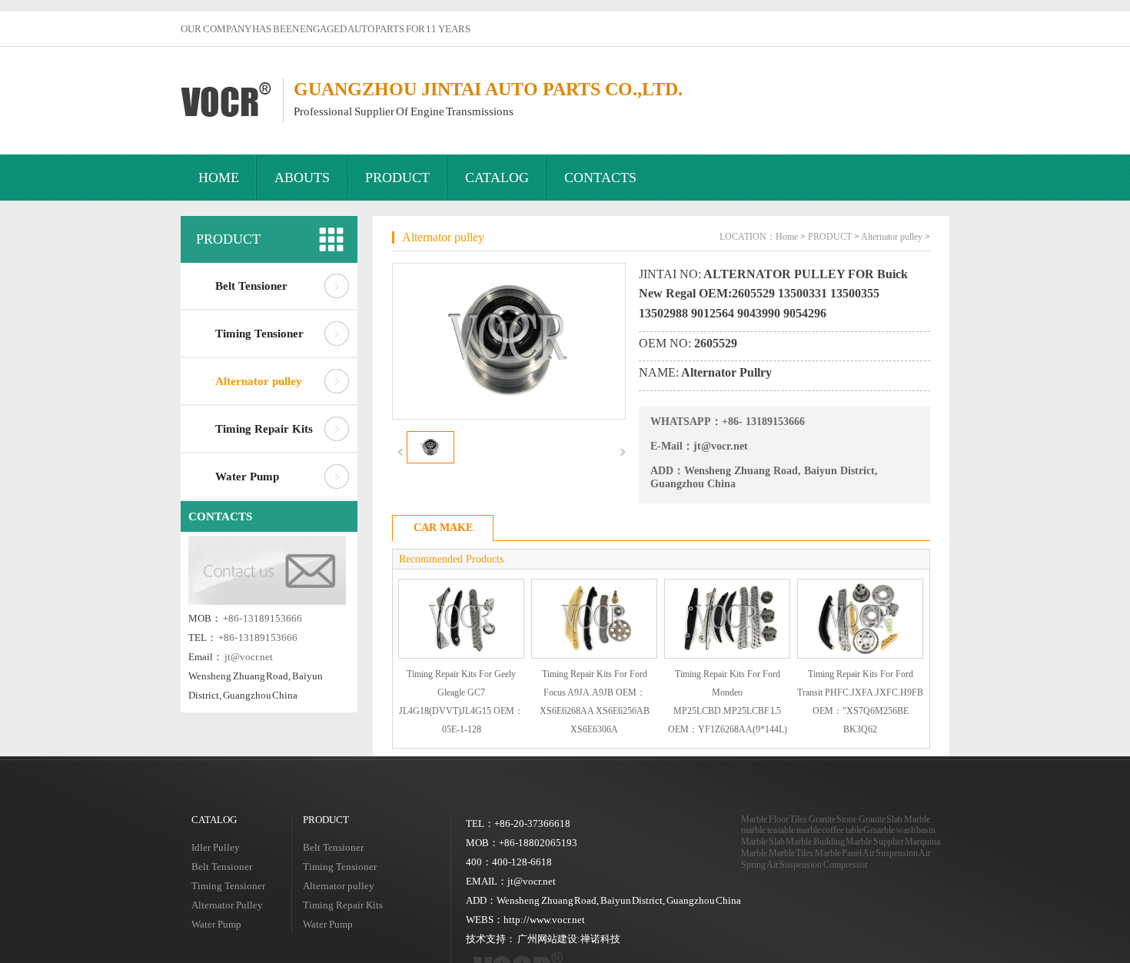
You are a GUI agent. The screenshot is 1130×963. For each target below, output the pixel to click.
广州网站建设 (547, 939)
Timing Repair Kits (264, 429)
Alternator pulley (258, 381)
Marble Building (815, 841)
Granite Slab (881, 819)
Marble (917, 819)
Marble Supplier (875, 841)
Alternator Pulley (227, 905)
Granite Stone (833, 819)
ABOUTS (302, 177)
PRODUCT (397, 177)
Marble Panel (838, 853)
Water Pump (247, 476)
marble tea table (768, 830)
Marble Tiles (791, 853)
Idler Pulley (215, 847)
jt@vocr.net (248, 656)
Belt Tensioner (251, 286)
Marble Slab (763, 841)
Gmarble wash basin (899, 830)
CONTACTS (600, 177)
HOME (218, 177)
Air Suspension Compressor (817, 864)
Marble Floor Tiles (774, 819)
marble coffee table (829, 830)
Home (787, 236)
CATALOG (497, 177)
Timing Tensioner (259, 333)
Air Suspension (890, 853)
